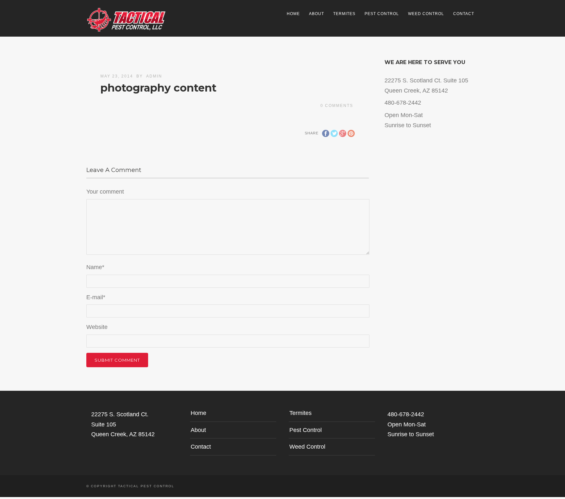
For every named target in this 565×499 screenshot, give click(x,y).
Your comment (105, 191)
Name (95, 267)
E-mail (95, 297)
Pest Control (382, 13)
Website (97, 327)
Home (293, 13)
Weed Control (426, 13)
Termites (344, 13)
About (316, 13)
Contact (463, 13)
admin (154, 76)
